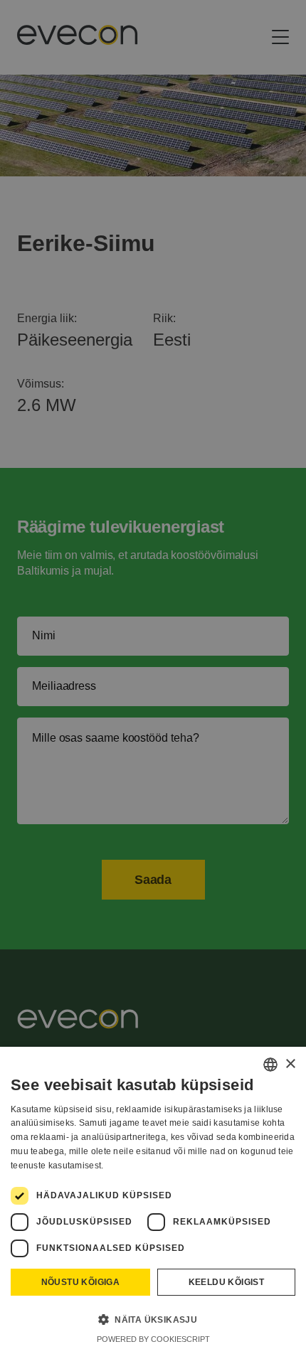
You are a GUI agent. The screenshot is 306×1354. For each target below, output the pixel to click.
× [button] (290, 1064)
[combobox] (270, 1064)
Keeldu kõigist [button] (227, 1282)
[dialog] (153, 1200)
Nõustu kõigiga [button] (80, 1282)
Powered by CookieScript (153, 1339)
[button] (153, 1319)
